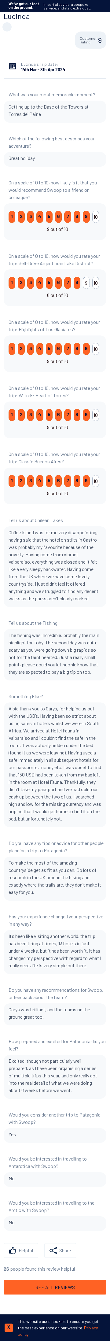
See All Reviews (55, 1287)
